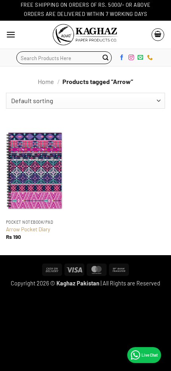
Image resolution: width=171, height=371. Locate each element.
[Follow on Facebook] (121, 57)
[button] (11, 34)
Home (46, 81)
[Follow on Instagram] (131, 57)
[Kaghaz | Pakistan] (85, 34)
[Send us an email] (140, 57)
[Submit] (105, 58)
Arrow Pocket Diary (28, 229)
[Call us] (150, 57)
